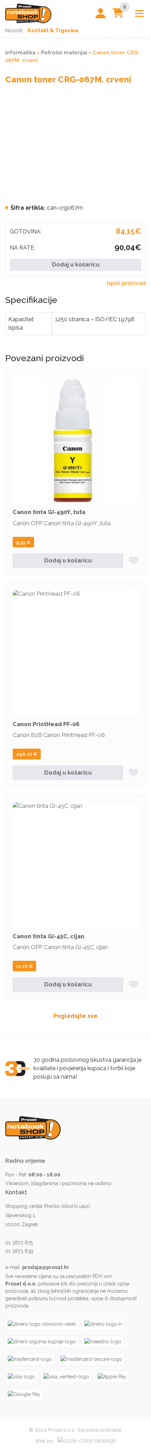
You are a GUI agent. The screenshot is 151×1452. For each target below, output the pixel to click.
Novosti (13, 30)
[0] (118, 14)
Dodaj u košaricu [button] (68, 560)
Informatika (20, 52)
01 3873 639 (19, 1251)
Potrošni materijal (64, 52)
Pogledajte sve (75, 1016)
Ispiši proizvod (126, 283)
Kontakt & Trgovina (53, 30)
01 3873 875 (19, 1242)
